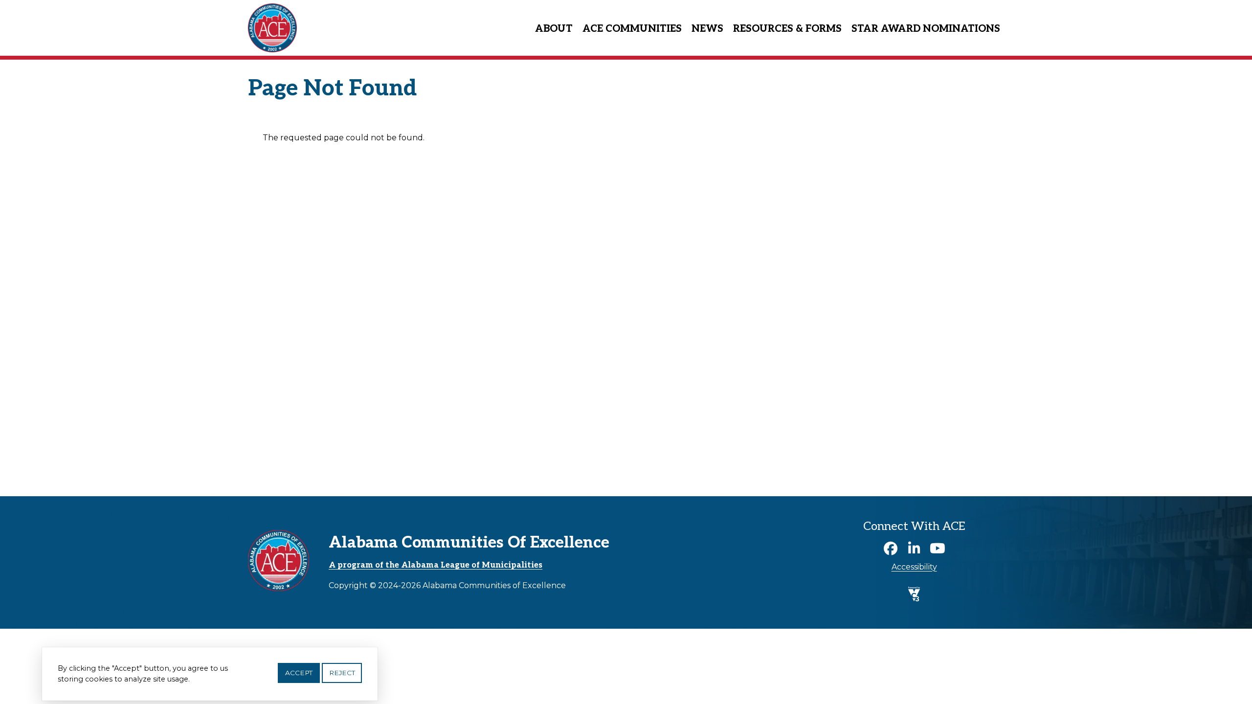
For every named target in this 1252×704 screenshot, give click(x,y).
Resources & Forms (787, 29)
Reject (342, 673)
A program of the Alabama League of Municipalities (435, 565)
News (707, 29)
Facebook (890, 548)
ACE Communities (632, 29)
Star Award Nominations (925, 29)
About (554, 29)
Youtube (937, 548)
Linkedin (914, 548)
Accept (299, 673)
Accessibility (914, 567)
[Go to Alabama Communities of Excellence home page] (272, 5)
